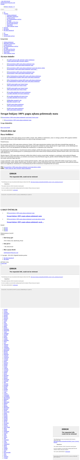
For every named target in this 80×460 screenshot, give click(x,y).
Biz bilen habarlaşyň (9, 30)
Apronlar (9, 20)
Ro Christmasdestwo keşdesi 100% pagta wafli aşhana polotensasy (23, 77)
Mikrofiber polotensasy (12, 16)
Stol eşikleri (10, 25)
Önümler (6, 13)
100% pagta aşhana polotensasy (14, 105)
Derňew (3, 234)
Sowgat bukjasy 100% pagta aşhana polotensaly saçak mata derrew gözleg (22, 167)
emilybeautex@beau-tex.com (11, 252)
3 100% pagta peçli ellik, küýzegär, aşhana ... (18, 61)
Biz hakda (6, 29)
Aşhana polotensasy (12, 15)
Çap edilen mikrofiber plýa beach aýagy (17, 97)
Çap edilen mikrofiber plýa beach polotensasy (18, 93)
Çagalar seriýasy (11, 18)
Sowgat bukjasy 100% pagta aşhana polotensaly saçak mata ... (22, 69)
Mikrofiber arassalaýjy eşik (13, 101)
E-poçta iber (4, 263)
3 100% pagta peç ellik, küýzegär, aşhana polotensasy (18, 168)
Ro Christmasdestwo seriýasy (14, 19)
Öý (4, 12)
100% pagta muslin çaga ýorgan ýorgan (16, 85)
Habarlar (6, 27)
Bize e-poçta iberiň (5, 127)
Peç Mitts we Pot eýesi (12, 22)
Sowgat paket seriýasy (12, 23)
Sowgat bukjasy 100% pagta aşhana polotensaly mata (20, 65)
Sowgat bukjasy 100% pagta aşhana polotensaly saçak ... (25, 222)
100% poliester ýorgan (12, 26)
